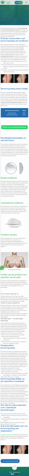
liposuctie (3, 439)
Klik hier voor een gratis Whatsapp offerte (14, 127)
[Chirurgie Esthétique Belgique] (14, 474)
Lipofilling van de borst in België (8, 434)
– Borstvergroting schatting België (10, 461)
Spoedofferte (18, 2)
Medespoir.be (16, 472)
